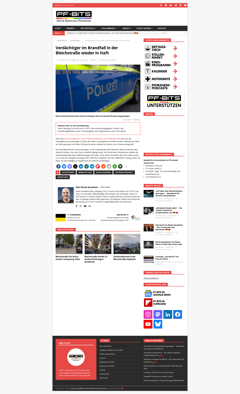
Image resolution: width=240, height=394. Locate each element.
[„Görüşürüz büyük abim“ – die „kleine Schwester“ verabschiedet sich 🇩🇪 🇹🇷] (149, 210)
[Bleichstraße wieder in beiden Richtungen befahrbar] (98, 244)
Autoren (103, 358)
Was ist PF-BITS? (106, 346)
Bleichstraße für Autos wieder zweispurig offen (68, 258)
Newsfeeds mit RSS (107, 362)
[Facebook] (161, 5)
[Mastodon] (166, 5)
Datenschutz (104, 374)
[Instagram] (180, 5)
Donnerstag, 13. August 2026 (167, 215)
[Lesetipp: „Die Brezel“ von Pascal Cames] (149, 259)
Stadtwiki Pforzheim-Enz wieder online (158, 376)
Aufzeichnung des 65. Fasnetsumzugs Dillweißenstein (164, 380)
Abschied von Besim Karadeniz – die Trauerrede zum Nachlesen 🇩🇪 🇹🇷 (169, 227)
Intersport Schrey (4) (154, 165)
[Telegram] (175, 5)
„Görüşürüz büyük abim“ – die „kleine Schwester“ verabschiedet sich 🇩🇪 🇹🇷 (169, 210)
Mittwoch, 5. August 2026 (166, 247)
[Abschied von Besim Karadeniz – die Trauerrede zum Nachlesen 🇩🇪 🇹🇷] (149, 227)
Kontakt (162, 28)
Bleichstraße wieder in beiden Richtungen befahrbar (96, 259)
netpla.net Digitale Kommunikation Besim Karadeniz (89, 388)
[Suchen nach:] (171, 33)
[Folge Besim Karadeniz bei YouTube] (84, 206)
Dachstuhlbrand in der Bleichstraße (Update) (125, 258)
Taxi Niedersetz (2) (153, 177)
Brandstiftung (85, 172)
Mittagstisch (87, 28)
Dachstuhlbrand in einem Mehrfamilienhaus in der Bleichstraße (92, 138)
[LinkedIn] (170, 5)
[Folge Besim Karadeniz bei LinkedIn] (89, 206)
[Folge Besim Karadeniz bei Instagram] (80, 206)
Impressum (104, 378)
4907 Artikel (105, 187)
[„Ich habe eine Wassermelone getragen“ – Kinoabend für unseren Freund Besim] (149, 193)
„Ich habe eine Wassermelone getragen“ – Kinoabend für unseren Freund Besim (169, 193)
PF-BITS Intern (143, 28)
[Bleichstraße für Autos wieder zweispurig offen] (69, 244)
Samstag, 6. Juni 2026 (164, 262)
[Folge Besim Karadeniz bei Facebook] (76, 206)
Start (58, 28)
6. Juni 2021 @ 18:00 (64, 60)
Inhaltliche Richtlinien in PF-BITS (111, 350)
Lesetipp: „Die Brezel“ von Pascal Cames (167, 257)
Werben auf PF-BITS (107, 366)
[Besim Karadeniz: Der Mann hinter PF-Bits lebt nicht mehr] (149, 244)
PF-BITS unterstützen (107, 354)
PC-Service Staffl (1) (154, 168)
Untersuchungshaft (124, 172)
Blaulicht (93, 60)
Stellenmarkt (108, 28)
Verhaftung (63, 177)
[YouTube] (185, 5)
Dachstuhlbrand (103, 172)
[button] (58, 166)
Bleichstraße (68, 172)
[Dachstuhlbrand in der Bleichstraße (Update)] (127, 244)
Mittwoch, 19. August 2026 (166, 198)
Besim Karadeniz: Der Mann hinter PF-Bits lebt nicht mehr (169, 243)
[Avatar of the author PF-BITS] (76, 363)
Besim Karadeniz (81, 60)
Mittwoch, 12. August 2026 (166, 232)
